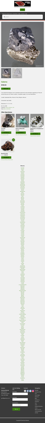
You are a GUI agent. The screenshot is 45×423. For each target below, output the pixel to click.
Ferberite (22, 256)
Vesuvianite (22, 365)
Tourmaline (22, 359)
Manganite (23, 289)
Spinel (22, 346)
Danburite (22, 238)
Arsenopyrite (22, 185)
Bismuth (22, 197)
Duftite (22, 245)
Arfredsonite (22, 184)
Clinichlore (22, 223)
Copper (22, 229)
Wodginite (22, 372)
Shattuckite (22, 339)
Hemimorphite (22, 269)
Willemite (22, 369)
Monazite (22, 298)
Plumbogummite (22, 317)
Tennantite (23, 354)
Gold (22, 262)
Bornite (22, 199)
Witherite (22, 370)
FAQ (36, 393)
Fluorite (22, 257)
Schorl (22, 336)
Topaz (22, 357)
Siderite (22, 340)
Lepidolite (22, 279)
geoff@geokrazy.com (5, 398)
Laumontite (22, 277)
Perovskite (23, 313)
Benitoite (22, 194)
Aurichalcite (22, 187)
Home (36, 408)
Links (36, 404)
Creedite (22, 232)
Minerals (36, 390)
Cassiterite (23, 206)
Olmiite (22, 304)
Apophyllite (22, 181)
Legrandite (22, 278)
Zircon (22, 379)
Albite (22, 170)
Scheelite (22, 335)
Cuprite (22, 236)
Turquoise (22, 360)
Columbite (22, 226)
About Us (37, 396)
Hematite (22, 268)
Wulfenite (22, 374)
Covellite (22, 231)
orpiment (22, 307)
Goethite (22, 261)
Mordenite (22, 300)
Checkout (37, 401)
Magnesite (22, 285)
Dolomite (22, 244)
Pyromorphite (22, 323)
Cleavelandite (22, 222)
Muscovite (22, 302)
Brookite (22, 203)
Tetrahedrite (22, 355)
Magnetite (22, 287)
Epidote (22, 249)
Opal (22, 305)
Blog (36, 398)
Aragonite (22, 183)
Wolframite (23, 373)
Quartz (22, 326)
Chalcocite (23, 213)
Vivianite (22, 366)
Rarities (22, 327)
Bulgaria (31, 135)
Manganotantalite (22, 290)
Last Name (14, 397)
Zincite (22, 376)
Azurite (22, 190)
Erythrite (22, 250)
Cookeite (22, 228)
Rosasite (22, 333)
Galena (7, 107)
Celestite (22, 209)
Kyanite (22, 276)
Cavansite (22, 207)
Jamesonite (22, 274)
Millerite (22, 295)
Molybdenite (22, 297)
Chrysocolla (22, 218)
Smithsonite (22, 343)
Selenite (22, 337)
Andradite (22, 176)
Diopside (22, 242)
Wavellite (22, 368)
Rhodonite (22, 330)
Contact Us (37, 399)
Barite (17, 134)
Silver (22, 341)
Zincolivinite (22, 378)
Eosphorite (23, 248)
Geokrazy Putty (38, 392)
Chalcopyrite (22, 215)
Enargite (22, 246)
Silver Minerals (22, 342)
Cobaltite (22, 224)
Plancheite (22, 316)
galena (4, 108)
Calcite (22, 205)
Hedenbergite (22, 266)
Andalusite (22, 174)
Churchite (22, 219)
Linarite (22, 283)
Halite (22, 264)
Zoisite (22, 380)
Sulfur (22, 353)
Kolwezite (22, 275)
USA (13, 107)
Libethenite (22, 281)
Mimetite (22, 296)
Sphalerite (38, 135)
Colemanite (22, 225)
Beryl (22, 196)
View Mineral (6, 132)
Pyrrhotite (22, 324)
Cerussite (22, 210)
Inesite (22, 272)
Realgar (22, 328)
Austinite (22, 189)
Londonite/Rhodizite (22, 284)
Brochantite (22, 202)
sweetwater (8, 108)
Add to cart (6, 88)
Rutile (22, 334)
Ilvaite (22, 271)
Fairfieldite (22, 253)
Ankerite (22, 179)
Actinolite (22, 167)
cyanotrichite (22, 237)
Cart (36, 403)
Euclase (22, 251)
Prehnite (22, 318)
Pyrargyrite (22, 321)
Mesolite (22, 292)
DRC (2, 134)
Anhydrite (22, 178)
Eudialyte (22, 252)
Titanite (22, 356)
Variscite (22, 363)
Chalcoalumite (22, 212)
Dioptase (22, 243)
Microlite (22, 294)
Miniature (10, 107)
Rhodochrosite (10, 159)
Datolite (22, 239)
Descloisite (22, 241)
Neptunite (22, 303)
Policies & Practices (39, 406)
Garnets (22, 259)
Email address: (15, 402)
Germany (2, 159)
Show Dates (37, 395)
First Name (14, 391)
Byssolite (22, 204)
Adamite (22, 168)
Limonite (22, 282)
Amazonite (23, 171)
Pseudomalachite (22, 320)
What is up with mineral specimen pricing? (38, 411)
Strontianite (22, 352)
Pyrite (22, 322)
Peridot (22, 311)
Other (7, 134)
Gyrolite (22, 263)
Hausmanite (22, 265)
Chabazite (22, 211)
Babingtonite (22, 191)
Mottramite (22, 301)
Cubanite (22, 235)
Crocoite (22, 233)
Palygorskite (22, 310)
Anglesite (22, 177)
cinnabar (22, 220)
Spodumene (22, 347)
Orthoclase (22, 308)
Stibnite (22, 349)
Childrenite (22, 216)
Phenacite (22, 315)
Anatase (22, 173)
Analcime (22, 172)
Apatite (22, 180)
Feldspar (22, 255)
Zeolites (22, 375)
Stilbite (22, 350)
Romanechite (22, 331)
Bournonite (22, 200)
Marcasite (22, 291)
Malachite (21, 134)
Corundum (22, 230)
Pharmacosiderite (22, 314)
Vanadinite (22, 362)
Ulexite (22, 361)
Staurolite (22, 348)
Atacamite (22, 186)
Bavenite (22, 193)
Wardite (22, 367)
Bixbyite (22, 198)
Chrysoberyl (22, 217)
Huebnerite (22, 270)
